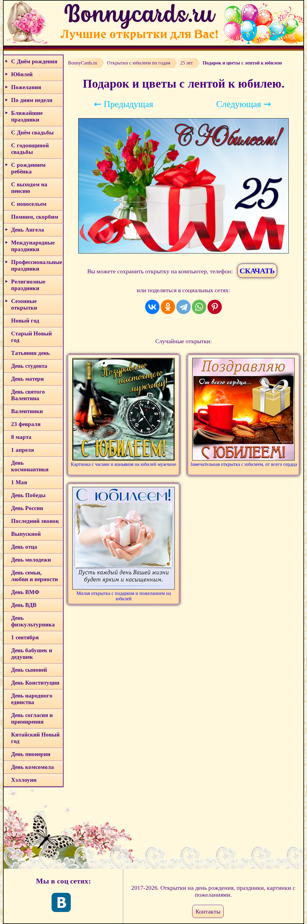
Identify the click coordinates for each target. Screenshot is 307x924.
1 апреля (22, 450)
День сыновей (29, 670)
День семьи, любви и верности (34, 575)
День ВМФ (25, 592)
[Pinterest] (214, 307)
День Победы (28, 495)
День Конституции (35, 683)
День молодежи (31, 559)
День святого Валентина (28, 394)
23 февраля (25, 424)
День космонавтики (30, 466)
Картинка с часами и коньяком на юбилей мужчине (123, 464)
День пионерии (30, 754)
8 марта (21, 437)
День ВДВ (24, 605)
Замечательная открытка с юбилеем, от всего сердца (243, 464)
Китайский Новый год (35, 737)
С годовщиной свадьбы (30, 148)
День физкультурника (33, 621)
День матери (27, 379)
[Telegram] (183, 307)
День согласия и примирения (32, 718)
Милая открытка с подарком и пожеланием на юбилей (123, 596)
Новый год (25, 320)
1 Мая (19, 482)
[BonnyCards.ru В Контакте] (61, 902)
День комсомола (32, 767)
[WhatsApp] (199, 307)
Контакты (207, 911)
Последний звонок (35, 521)
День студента (29, 366)
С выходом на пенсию (29, 187)
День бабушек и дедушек (31, 653)
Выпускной (26, 534)
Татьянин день (30, 353)
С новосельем (28, 204)
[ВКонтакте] (152, 307)
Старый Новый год (31, 336)
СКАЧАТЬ (257, 271)
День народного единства (31, 698)
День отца (24, 547)
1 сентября (25, 637)
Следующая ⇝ (243, 104)
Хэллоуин (24, 780)
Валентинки (27, 411)
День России (27, 508)
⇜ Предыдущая (123, 104)
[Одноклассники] (168, 307)
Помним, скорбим (34, 217)
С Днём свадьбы (32, 132)
